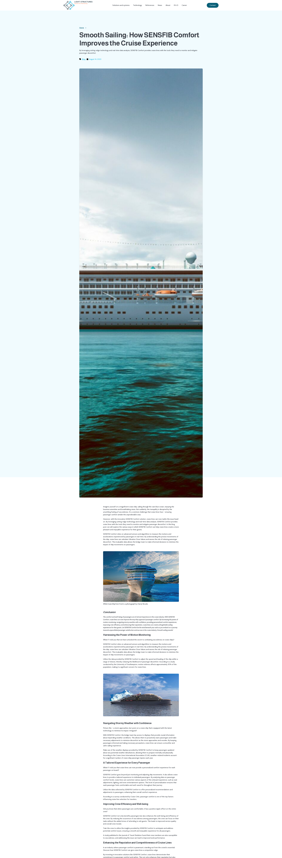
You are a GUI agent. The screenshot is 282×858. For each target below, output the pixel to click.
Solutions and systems (121, 5)
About (168, 5)
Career (184, 5)
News (160, 5)
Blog (83, 59)
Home (81, 28)
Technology (137, 5)
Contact (213, 5)
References (149, 5)
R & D (176, 5)
